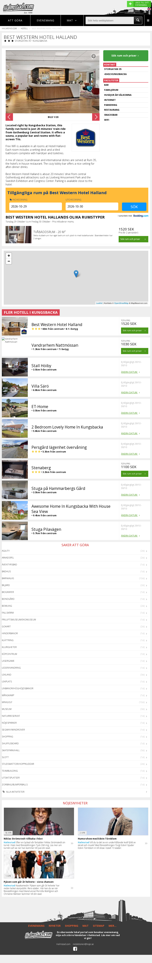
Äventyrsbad (9, 564)
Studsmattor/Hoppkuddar (18, 763)
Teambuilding (10, 770)
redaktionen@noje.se (83, 944)
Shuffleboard (10, 743)
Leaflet (99, 302)
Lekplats (7, 681)
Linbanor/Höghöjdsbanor (17, 688)
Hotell (24, 28)
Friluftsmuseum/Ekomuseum (19, 619)
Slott (5, 757)
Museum (6, 709)
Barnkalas (8, 578)
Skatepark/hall (11, 750)
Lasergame (8, 660)
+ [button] (9, 255)
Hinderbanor (10, 633)
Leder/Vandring (11, 667)
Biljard (6, 585)
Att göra (15, 20)
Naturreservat (11, 716)
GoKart (6, 626)
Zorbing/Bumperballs (15, 784)
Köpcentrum (9, 654)
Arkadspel (8, 557)
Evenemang (45, 20)
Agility (6, 550)
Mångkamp (8, 695)
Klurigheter (9, 647)
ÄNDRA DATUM (129, 372)
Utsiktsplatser (11, 777)
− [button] (9, 261)
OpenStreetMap (121, 302)
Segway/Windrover (13, 729)
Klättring (8, 640)
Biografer (8, 592)
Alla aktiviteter (15, 791)
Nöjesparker (9, 722)
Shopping (7, 736)
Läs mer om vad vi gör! (102, 937)
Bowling (7, 605)
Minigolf (7, 702)
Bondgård (8, 599)
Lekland (6, 674)
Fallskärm (8, 612)
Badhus (6, 571)
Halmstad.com (9, 28)
